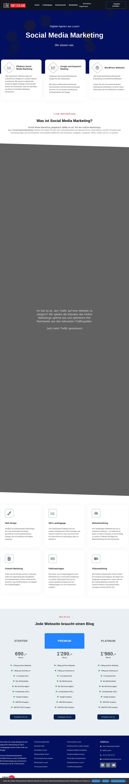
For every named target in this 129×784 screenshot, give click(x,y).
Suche (37, 5)
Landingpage (47, 5)
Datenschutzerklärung (118, 781)
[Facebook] (102, 765)
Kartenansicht (60, 5)
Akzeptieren (96, 781)
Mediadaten (73, 5)
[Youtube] (113, 765)
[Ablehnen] (126, 781)
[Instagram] (108, 765)
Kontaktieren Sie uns (21, 717)
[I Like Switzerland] (14, 5)
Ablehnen (105, 781)
